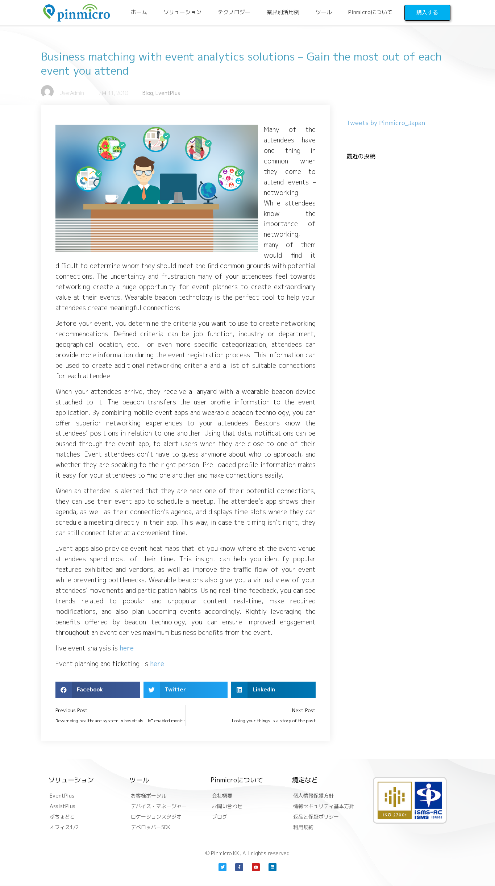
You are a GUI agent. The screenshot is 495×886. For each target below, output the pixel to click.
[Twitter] (222, 867)
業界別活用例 (283, 12)
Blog (147, 93)
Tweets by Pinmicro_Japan (385, 122)
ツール (324, 12)
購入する (427, 12)
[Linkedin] (272, 867)
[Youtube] (256, 867)
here (127, 648)
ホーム (139, 12)
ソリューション (182, 12)
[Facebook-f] (239, 867)
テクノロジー (234, 12)
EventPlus (167, 93)
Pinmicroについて (370, 12)
